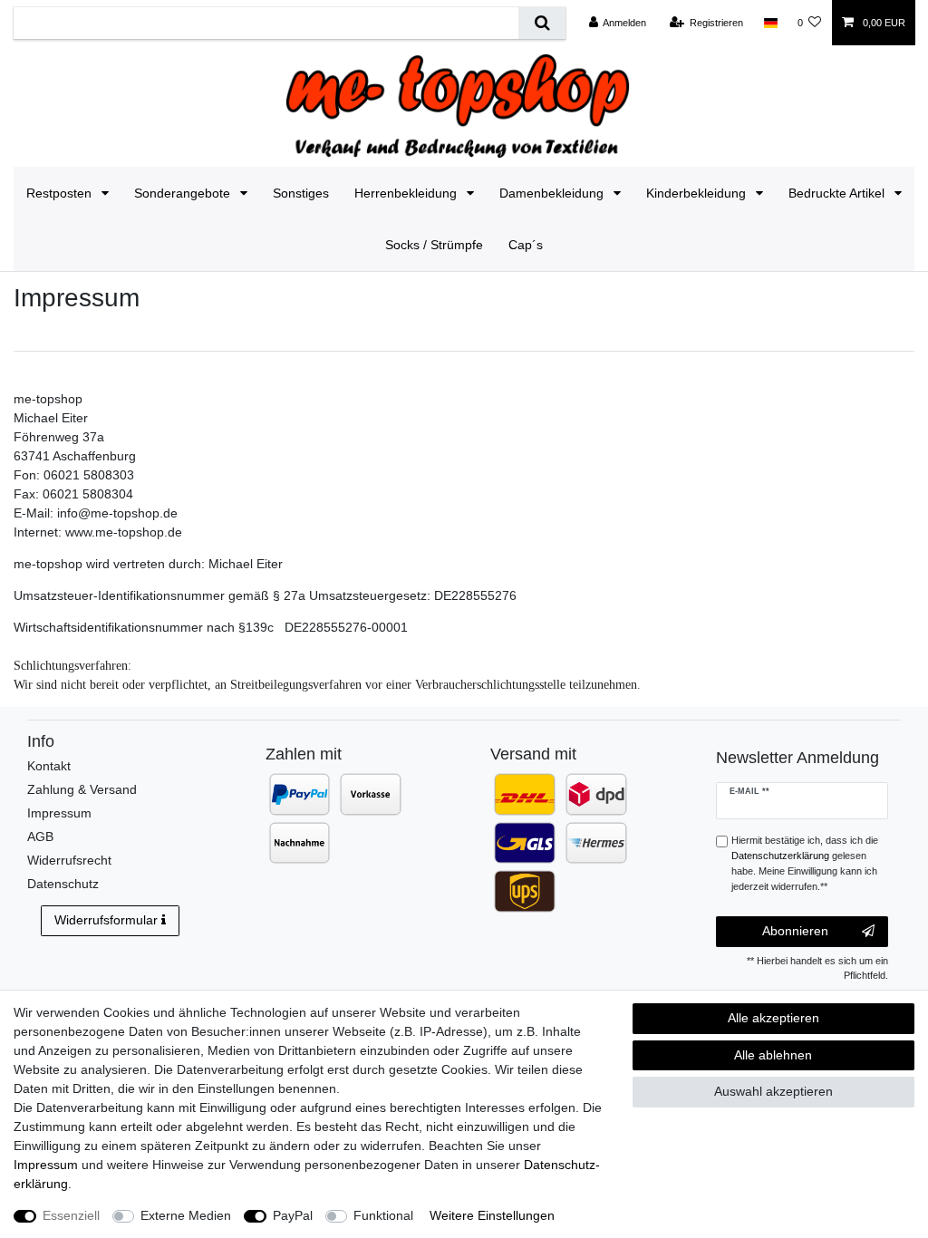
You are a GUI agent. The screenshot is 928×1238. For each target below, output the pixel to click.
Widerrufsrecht (69, 860)
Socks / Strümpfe (434, 244)
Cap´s (525, 244)
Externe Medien (185, 1215)
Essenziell (71, 1215)
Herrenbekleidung (407, 193)
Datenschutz (63, 883)
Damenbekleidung (553, 193)
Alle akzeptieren (773, 1018)
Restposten (60, 193)
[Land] (770, 22)
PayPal (293, 1215)
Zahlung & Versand (82, 789)
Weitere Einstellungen (492, 1215)
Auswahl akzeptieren (773, 1091)
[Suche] (541, 23)
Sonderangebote (184, 193)
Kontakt (49, 766)
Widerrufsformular (106, 920)
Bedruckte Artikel (838, 193)
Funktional (383, 1215)
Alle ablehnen (773, 1055)
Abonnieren (795, 931)
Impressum (59, 813)
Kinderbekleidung (697, 193)
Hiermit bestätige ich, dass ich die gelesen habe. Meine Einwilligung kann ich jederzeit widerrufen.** (804, 863)
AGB (40, 836)
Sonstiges (301, 193)
